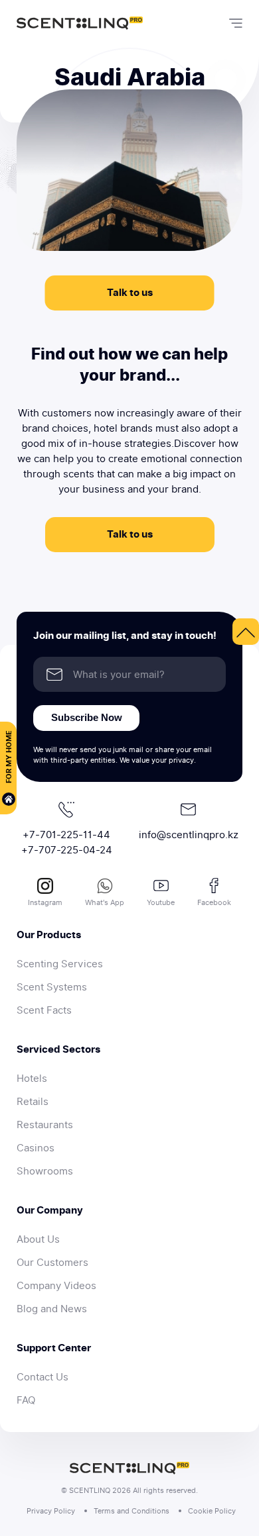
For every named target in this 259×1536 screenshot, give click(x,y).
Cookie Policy (212, 1510)
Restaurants (45, 1125)
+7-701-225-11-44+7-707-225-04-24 (66, 842)
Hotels (32, 1078)
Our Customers (52, 1263)
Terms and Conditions (131, 1510)
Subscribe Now (86, 717)
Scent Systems (52, 987)
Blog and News (52, 1309)
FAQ (26, 1400)
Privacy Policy (51, 1510)
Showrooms (45, 1171)
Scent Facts (44, 1010)
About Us (38, 1239)
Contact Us (42, 1377)
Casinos (35, 1148)
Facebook (214, 902)
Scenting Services (60, 964)
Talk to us (130, 293)
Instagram (45, 902)
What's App (104, 902)
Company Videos (56, 1286)
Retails (32, 1102)
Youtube (161, 902)
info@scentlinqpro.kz (188, 835)
